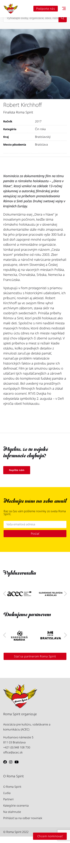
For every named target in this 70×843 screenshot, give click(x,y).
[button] (65, 593)
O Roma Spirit (12, 787)
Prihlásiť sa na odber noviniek (22, 818)
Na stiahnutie (12, 812)
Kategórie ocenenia (16, 805)
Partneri (8, 799)
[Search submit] (63, 18)
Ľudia (7, 793)
